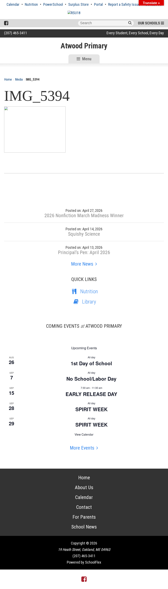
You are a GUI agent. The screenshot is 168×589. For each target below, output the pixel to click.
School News (84, 527)
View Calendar (84, 434)
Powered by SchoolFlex (84, 562)
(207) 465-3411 (15, 33)
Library (89, 302)
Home (8, 79)
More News (82, 264)
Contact (84, 507)
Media (19, 79)
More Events (82, 448)
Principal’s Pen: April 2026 (84, 252)
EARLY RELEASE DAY (91, 393)
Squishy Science (84, 234)
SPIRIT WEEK (91, 409)
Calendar (13, 4)
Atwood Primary (84, 46)
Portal (98, 4)
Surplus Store (78, 4)
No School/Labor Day (91, 378)
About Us (84, 487)
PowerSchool (53, 4)
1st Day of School (91, 363)
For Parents (84, 517)
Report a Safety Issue (124, 4)
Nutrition (31, 4)
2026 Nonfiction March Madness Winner (84, 215)
